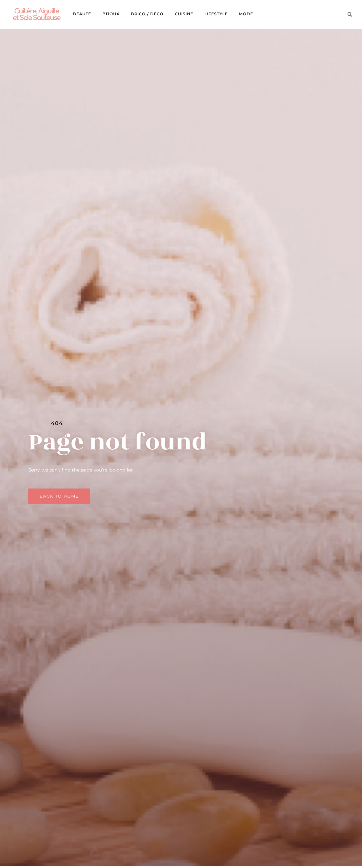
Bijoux (111, 13)
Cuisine (184, 13)
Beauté (82, 13)
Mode (246, 13)
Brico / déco (147, 13)
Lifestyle (216, 13)
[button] (350, 14)
